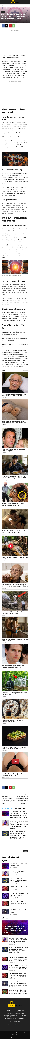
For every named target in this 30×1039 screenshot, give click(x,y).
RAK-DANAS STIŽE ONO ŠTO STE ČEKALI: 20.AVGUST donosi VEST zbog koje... (18, 911)
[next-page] (5, 843)
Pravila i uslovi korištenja (21, 1032)
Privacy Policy (15, 1034)
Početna (3, 1032)
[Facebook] (3, 25)
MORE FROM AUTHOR (19, 808)
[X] (6, 25)
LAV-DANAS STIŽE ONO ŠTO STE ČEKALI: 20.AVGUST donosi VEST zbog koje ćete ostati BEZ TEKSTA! (18, 975)
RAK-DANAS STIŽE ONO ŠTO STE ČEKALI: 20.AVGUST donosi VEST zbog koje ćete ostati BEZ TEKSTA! (18, 983)
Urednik (4, 20)
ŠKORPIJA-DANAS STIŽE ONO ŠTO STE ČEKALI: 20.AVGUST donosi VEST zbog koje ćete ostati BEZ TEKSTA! (18, 967)
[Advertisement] (15, 42)
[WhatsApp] (13, 25)
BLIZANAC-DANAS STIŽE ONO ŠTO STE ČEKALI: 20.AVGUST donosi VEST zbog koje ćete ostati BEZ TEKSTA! (18, 992)
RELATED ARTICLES (7, 808)
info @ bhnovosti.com (18, 1025)
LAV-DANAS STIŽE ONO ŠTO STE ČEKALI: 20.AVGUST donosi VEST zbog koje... (18, 903)
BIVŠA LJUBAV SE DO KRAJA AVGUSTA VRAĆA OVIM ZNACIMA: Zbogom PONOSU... (18, 880)
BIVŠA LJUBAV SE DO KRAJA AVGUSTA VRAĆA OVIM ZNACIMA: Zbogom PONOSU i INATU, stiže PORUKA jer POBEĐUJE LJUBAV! (19, 835)
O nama (8, 1032)
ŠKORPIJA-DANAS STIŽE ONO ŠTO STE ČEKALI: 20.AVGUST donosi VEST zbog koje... (19, 895)
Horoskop (7, 5)
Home (2, 5)
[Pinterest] (10, 25)
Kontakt (13, 1032)
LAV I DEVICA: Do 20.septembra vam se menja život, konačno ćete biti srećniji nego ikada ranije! (8, 800)
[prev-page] (2, 843)
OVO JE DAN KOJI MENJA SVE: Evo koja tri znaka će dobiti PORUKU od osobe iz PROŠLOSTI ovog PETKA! (18, 959)
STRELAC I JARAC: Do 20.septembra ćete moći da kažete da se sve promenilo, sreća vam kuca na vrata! (22, 800)
